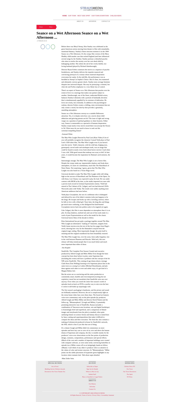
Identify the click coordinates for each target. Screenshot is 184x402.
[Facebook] (43, 46)
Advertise (92, 21)
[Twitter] (48, 46)
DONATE (142, 2)
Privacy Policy (96, 395)
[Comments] (53, 46)
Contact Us (106, 21)
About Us (80, 21)
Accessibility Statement (107, 395)
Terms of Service (86, 395)
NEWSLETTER (131, 2)
